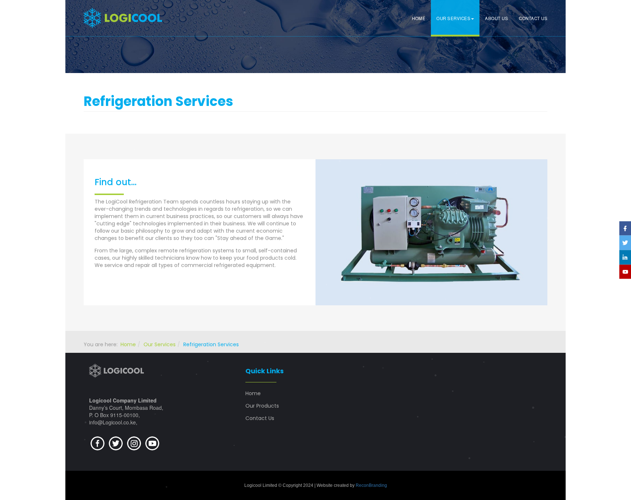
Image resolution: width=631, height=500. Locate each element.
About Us (496, 18)
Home (418, 18)
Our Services (453, 18)
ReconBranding (371, 485)
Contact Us (533, 18)
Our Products (262, 405)
